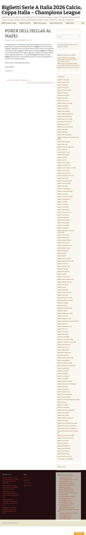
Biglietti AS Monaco (62, 100)
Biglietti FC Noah (61, 202)
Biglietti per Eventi (62, 337)
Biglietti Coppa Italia (25, 23)
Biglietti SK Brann (61, 386)
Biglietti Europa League (40, 23)
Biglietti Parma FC (61, 334)
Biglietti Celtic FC (61, 144)
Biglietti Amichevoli (62, 95)
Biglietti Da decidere (62, 170)
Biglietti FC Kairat (61, 194)
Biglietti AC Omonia (62, 87)
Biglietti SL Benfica (62, 389)
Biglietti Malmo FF (61, 295)
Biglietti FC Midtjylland (62, 199)
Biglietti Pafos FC (61, 324)
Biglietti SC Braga (61, 373)
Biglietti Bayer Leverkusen (64, 119)
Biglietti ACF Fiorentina (63, 90)
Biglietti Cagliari (61, 129)
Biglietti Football (61, 228)
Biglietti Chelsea (61, 149)
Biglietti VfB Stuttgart (62, 446)
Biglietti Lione (60, 287)
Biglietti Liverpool (61, 290)
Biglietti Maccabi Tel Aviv (63, 292)
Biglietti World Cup (62, 453)
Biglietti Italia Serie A (62, 258)
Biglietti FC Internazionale (63, 191)
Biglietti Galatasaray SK (63, 240)
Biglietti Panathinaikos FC (63, 326)
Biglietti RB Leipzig (62, 355)
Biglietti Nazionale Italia (56, 23)
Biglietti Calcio (61, 132)
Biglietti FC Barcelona (62, 183)
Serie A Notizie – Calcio (63, 459)
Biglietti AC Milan (61, 85)
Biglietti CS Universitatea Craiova (65, 168)
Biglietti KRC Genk (61, 269)
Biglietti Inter (60, 253)
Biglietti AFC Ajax (61, 93)
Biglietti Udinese (61, 420)
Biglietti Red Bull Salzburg (63, 363)
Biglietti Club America (62, 152)
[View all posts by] (31, 40)
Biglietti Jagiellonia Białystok (64, 261)
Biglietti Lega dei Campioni (64, 279)
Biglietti (67, 478)
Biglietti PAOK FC (61, 329)
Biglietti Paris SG (61, 331)
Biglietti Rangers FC (62, 347)
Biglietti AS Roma (61, 106)
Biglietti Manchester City (63, 297)
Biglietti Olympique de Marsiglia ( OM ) (66, 321)
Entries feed (27, 480)
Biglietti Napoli (61, 305)
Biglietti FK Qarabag (62, 222)
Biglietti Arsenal (61, 98)
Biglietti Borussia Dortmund (64, 127)
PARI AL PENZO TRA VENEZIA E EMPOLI (40, 83)
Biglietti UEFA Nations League (64, 438)
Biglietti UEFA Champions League (65, 425)
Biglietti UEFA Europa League (64, 435)
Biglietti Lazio (60, 274)
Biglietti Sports (61, 402)
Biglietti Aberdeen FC (62, 82)
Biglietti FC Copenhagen (63, 188)
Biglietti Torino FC (61, 415)
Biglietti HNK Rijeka (62, 250)
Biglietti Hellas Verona (62, 248)
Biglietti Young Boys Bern (63, 456)
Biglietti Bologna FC (62, 124)
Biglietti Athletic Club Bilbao (64, 114)
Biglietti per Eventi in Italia (63, 339)
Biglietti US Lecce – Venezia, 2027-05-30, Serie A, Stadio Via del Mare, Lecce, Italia (10, 487)
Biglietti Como (60, 157)
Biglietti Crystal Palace (63, 165)
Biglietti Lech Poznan (62, 276)
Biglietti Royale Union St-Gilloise (65, 365)
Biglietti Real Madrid (62, 360)
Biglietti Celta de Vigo (62, 141)
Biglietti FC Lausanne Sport (64, 196)
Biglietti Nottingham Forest (64, 313)
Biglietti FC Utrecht (62, 207)
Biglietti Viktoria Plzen (62, 448)
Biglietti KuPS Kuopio (62, 271)
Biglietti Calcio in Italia (62, 134)
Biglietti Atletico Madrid (63, 116)
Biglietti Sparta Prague (63, 397)
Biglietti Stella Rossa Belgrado (65, 410)
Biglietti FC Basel (61, 186)
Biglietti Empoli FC (61, 178)
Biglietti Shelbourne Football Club (65, 384)
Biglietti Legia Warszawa (63, 282)
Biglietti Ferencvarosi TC (63, 212)
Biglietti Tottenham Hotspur (64, 418)
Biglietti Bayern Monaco (63, 121)
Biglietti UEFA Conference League (65, 428)
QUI (10, 63)
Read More (8, 71)
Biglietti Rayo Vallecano (63, 352)
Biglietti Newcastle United (63, 308)
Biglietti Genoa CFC (62, 243)
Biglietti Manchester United (64, 300)
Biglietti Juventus (61, 263)
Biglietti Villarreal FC (62, 451)
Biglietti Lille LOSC (61, 284)
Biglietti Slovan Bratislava (63, 394)
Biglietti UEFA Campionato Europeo (66, 423)
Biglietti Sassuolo (61, 371)
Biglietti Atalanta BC (62, 111)
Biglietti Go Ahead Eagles (63, 245)
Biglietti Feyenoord (62, 215)
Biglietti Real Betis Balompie (64, 358)
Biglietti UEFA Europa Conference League (67, 431)
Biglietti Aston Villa (62, 108)
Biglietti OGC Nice (61, 316)
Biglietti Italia (60, 256)
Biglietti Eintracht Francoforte (64, 175)
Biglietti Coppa (61, 160)
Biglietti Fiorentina (62, 217)
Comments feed (28, 483)
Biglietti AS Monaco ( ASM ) (64, 103)
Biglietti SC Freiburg (62, 376)
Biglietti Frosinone (62, 235)
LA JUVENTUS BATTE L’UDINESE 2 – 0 (18, 80)
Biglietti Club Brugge (62, 154)
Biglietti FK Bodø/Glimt (63, 220)
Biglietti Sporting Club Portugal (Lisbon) (67, 399)
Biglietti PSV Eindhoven (63, 344)
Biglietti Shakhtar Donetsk (63, 381)
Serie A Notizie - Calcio (23, 40)
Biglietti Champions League (9, 23)
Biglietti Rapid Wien (62, 350)
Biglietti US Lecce (61, 440)
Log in (25, 477)
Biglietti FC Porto (61, 204)
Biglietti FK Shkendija (62, 225)
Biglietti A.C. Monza (62, 80)
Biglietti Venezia (61, 443)
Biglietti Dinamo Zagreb (63, 173)
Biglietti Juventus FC (62, 266)
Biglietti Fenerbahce (62, 209)
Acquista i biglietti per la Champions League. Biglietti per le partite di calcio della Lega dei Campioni (67, 59)
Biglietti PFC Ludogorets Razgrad (65, 342)
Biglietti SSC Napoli (62, 407)
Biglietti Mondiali (61, 303)
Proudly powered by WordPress (10, 523)
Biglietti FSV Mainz (62, 237)
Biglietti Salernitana (62, 368)
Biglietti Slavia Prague (62, 392)
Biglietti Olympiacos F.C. (63, 318)
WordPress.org (27, 485)
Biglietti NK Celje (61, 310)
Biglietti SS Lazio (61, 405)
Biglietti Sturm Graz (62, 412)
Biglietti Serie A (70, 23)
